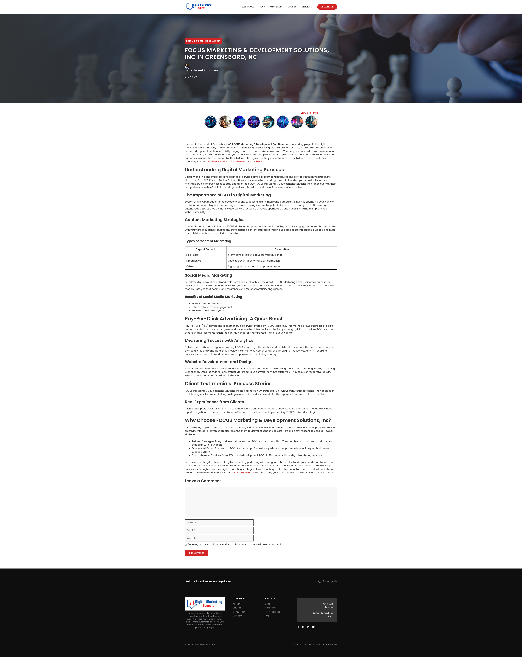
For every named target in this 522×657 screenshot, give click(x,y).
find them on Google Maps (246, 161)
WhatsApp (328, 603)
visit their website (217, 161)
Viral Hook (327, 6)
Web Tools (248, 6)
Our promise (239, 615)
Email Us (329, 607)
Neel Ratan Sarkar (208, 70)
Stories (292, 6)
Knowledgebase (272, 612)
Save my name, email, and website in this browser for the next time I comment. (234, 544)
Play (262, 6)
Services (307, 6)
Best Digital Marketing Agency (203, 40)
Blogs (267, 603)
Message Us (330, 581)
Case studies (271, 607)
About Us (237, 603)
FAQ (267, 615)
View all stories (309, 112)
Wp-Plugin (276, 6)
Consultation (239, 612)
